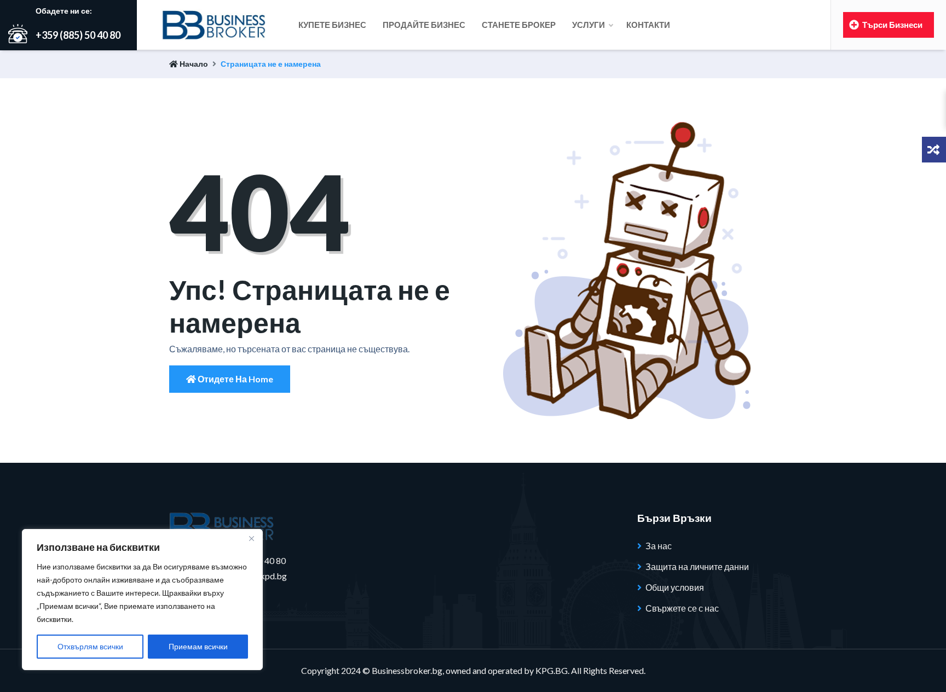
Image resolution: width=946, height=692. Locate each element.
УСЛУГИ (589, 25)
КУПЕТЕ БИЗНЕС (332, 25)
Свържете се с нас (682, 608)
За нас (658, 545)
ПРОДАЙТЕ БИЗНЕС (424, 25)
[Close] (251, 538)
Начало (193, 63)
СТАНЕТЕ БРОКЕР (519, 25)
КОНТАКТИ (648, 25)
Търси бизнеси (891, 25)
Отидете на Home (234, 379)
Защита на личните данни (697, 566)
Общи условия (674, 587)
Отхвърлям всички (90, 646)
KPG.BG (551, 670)
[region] (142, 599)
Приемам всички (198, 646)
